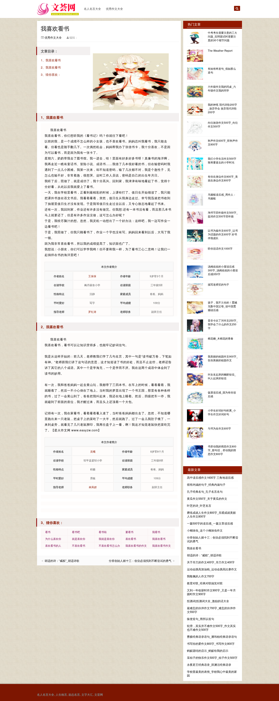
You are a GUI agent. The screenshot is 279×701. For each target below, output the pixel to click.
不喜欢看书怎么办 (109, 545)
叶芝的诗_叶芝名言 (199, 505)
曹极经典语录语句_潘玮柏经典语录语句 (212, 637)
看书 (47, 532)
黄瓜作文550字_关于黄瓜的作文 (207, 498)
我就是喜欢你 (107, 539)
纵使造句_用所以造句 (200, 619)
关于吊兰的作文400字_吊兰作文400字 (211, 562)
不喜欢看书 (78, 545)
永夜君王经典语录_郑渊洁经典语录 (209, 665)
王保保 (92, 276)
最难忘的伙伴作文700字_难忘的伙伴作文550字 (211, 610)
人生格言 (61, 694)
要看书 (129, 532)
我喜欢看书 (159, 539)
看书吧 (76, 532)
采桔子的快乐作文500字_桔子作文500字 (212, 658)
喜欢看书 (130, 539)
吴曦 (92, 451)
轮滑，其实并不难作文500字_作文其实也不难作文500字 (211, 628)
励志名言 (74, 694)
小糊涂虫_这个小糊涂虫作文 (205, 530)
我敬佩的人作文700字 (200, 576)
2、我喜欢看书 (51, 67)
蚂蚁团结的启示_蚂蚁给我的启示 (207, 651)
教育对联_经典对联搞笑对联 (205, 583)
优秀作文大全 (114, 9)
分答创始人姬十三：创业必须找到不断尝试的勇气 (140, 561)
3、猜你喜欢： (51, 74)
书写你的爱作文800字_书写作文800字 (211, 644)
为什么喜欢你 (53, 539)
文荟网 (98, 694)
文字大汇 (87, 694)
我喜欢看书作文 (161, 545)
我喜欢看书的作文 (136, 545)
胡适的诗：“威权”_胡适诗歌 (62, 561)
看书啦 (103, 532)
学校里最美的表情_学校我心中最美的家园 (212, 673)
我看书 (156, 532)
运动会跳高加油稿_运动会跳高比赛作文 (212, 569)
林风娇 (93, 487)
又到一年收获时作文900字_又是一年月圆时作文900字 (211, 592)
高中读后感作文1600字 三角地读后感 (210, 477)
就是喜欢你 (78, 539)
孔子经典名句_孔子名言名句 (205, 491)
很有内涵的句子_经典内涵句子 (206, 484)
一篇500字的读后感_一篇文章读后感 (210, 523)
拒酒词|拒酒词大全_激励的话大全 (208, 601)
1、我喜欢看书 (51, 60)
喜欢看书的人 (53, 545)
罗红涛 (92, 312)
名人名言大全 (92, 9)
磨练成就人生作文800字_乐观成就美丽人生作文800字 (211, 514)
